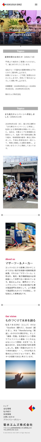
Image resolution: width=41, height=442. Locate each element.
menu (36, 4)
